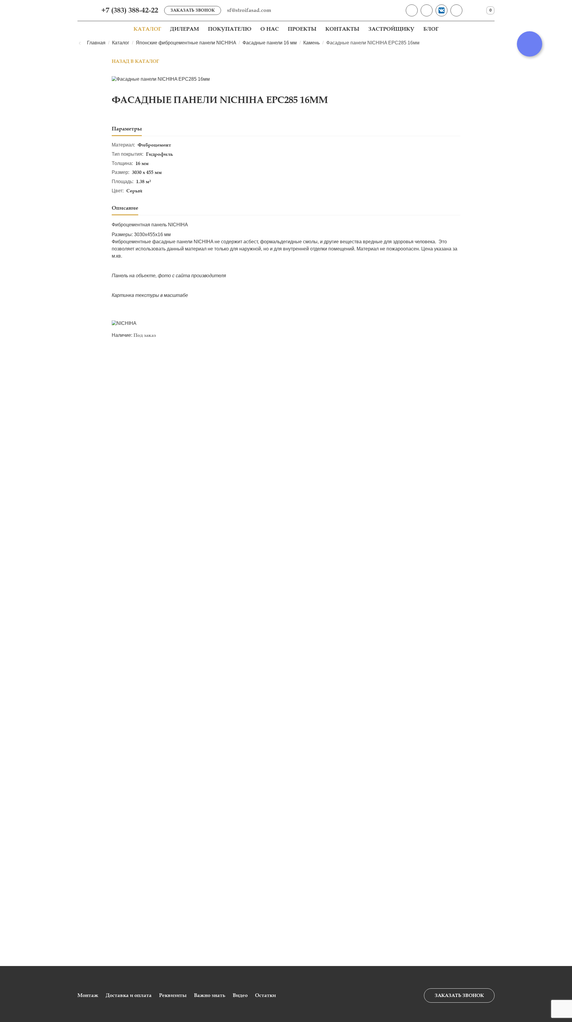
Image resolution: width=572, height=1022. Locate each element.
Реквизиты (172, 995)
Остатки (265, 995)
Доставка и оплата (129, 995)
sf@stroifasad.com (249, 10)
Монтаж (87, 995)
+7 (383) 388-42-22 (129, 10)
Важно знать (209, 995)
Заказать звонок (192, 10)
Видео (240, 995)
